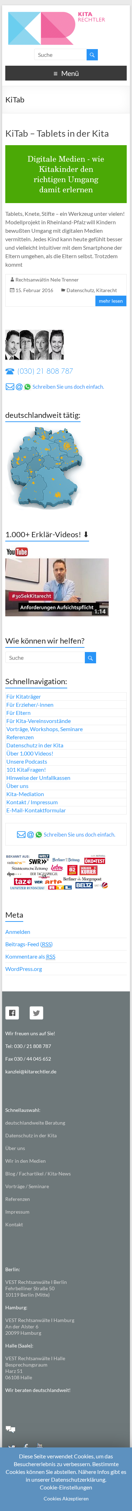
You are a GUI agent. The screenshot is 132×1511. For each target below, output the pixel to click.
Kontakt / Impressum (32, 802)
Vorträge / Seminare (27, 1186)
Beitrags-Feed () (29, 944)
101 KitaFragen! (26, 769)
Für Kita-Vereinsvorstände (38, 720)
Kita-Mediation (25, 793)
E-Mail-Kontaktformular (36, 810)
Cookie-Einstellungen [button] (66, 1487)
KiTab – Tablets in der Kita (57, 133)
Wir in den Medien (25, 1161)
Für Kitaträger (23, 696)
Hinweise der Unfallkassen (38, 777)
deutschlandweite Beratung (35, 1123)
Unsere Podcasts (26, 761)
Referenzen (20, 737)
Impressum (17, 1212)
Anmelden (17, 931)
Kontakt (14, 1224)
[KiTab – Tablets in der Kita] (66, 148)
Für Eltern (18, 712)
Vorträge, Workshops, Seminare (44, 728)
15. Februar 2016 (34, 290)
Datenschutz (80, 290)
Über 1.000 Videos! (29, 753)
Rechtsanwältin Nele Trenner (47, 280)
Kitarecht (106, 290)
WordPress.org (23, 968)
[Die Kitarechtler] (66, 14)
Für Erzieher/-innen (30, 704)
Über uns (17, 785)
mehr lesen (111, 301)
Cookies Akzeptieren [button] (66, 1498)
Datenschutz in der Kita (34, 745)
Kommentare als (30, 956)
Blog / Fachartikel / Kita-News (38, 1174)
